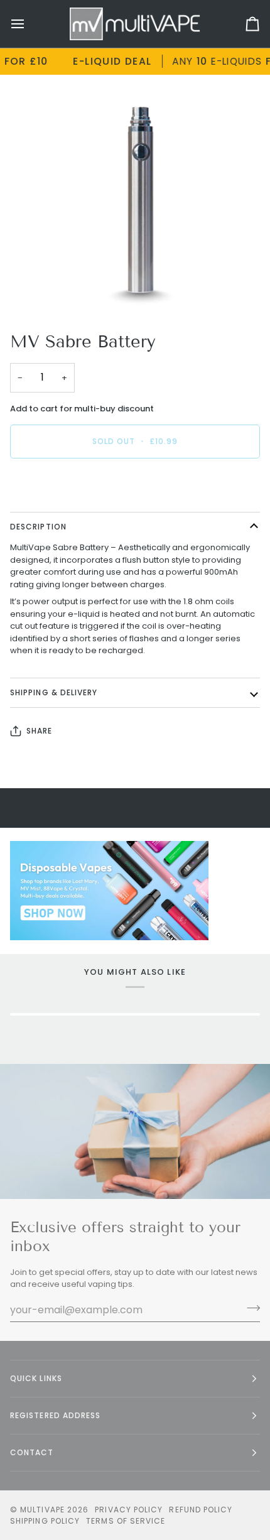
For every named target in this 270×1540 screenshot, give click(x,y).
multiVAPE (42, 1509)
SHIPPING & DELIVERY (54, 692)
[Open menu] (29, 24)
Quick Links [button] (36, 1378)
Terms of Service (125, 1521)
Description (38, 526)
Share (39, 730)
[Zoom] (44, 289)
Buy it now (135, 484)
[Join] (249, 1308)
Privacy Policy (129, 1509)
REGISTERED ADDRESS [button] (55, 1415)
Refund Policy (200, 1509)
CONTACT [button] (32, 1452)
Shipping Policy (45, 1521)
